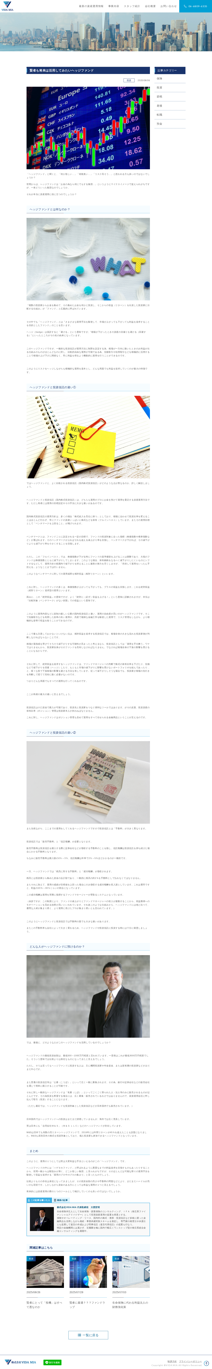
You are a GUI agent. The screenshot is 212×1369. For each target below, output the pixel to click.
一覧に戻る (91, 1335)
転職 (159, 114)
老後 (159, 105)
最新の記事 (62, 1200)
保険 (159, 78)
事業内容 (113, 6)
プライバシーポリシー (190, 1361)
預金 (159, 123)
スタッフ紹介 (132, 6)
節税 (159, 96)
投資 (159, 87)
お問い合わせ (168, 6)
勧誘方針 (172, 1361)
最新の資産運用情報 (91, 6)
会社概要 (150, 6)
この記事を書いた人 (40, 1200)
